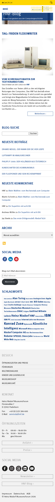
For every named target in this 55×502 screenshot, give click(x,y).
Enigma (26, 311)
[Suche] (51, 2)
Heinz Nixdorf (20, 316)
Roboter (8, 336)
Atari (23, 302)
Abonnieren (10, 281)
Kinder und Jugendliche (13, 375)
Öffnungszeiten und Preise (15, 362)
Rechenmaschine (36, 332)
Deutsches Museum (21, 308)
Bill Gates (38, 301)
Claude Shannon (27, 305)
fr (8, 2)
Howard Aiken (39, 316)
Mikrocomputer (34, 328)
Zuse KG (22, 340)
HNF (28, 84)
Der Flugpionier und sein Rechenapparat (21, 173)
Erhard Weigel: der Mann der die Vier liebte (23, 149)
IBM (47, 315)
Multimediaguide (10, 371)
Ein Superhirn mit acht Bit (19, 206)
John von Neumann (37, 319)
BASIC (27, 302)
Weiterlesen (40, 113)
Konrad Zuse (13, 323)
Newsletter (26, 476)
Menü (5, 9)
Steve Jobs (27, 336)
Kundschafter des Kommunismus (18, 167)
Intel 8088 (17, 320)
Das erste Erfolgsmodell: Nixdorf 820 (29, 218)
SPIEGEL (17, 336)
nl (11, 2)
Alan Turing (19, 298)
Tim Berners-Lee (38, 336)
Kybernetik (28, 324)
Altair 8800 (29, 299)
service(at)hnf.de (16, 414)
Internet (25, 319)
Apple (48, 298)
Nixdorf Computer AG (15, 332)
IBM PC (7, 319)
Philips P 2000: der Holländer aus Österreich (24, 161)
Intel (12, 320)
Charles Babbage (14, 304)
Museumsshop (9, 379)
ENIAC (20, 311)
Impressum (7, 493)
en (6, 2)
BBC (31, 302)
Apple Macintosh (9, 302)
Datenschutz (19, 493)
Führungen (7, 367)
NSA (27, 333)
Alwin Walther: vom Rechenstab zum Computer (29, 190)
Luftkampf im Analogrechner (16, 155)
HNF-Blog (26, 483)
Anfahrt (27, 443)
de (3, 2)
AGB (28, 493)
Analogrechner (39, 298)
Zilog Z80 (17, 340)
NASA (42, 329)
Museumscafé (8, 383)
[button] (5, 259)
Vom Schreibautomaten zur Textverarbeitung (18, 80)
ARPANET (18, 302)
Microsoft (23, 328)
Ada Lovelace (8, 299)
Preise (26, 450)
